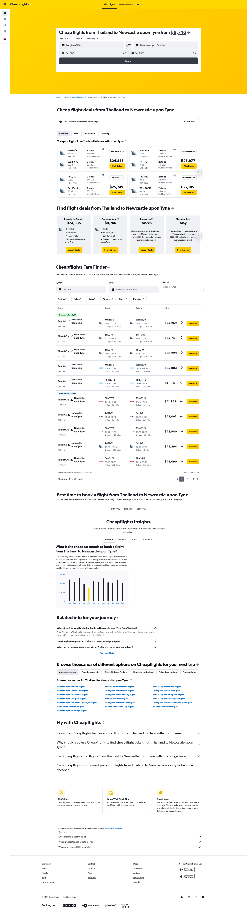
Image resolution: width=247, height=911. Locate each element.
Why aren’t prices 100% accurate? (74, 847)
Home (58, 97)
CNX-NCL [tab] (141, 509)
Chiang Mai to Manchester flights (120, 702)
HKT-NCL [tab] (128, 509)
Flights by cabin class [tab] (143, 672)
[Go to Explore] (5, 31)
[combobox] (64, 38)
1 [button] (181, 479)
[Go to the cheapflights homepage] (20, 4)
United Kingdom (78, 97)
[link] (74, 250)
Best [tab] (76, 133)
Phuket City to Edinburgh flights (72, 710)
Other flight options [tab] (168, 672)
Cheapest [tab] (63, 133)
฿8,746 (178, 32)
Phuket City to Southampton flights (169, 698)
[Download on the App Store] (187, 876)
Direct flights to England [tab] (116, 672)
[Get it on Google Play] (187, 869)
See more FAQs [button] (107, 653)
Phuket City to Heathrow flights (119, 686)
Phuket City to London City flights (72, 690)
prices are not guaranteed (114, 828)
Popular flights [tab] (189, 672)
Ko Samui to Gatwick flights (165, 706)
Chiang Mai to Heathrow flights (119, 690)
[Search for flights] (5, 13)
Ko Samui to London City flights (119, 706)
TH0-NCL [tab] (109, 539)
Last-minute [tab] (89, 133)
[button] (5, 4)
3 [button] (193, 479)
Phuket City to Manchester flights (72, 694)
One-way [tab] (105, 133)
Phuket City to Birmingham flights (168, 694)
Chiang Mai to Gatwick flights (166, 690)
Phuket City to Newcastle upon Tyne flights (77, 702)
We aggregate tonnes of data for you (75, 841)
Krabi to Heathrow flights (116, 698)
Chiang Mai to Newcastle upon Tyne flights (172, 702)
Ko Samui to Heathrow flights (70, 706)
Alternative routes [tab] (67, 672)
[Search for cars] (5, 25)
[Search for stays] (5, 19)
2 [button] (187, 479)
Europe (66, 97)
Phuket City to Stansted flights (167, 686)
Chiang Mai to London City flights (120, 694)
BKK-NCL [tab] (115, 509)
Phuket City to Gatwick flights (71, 686)
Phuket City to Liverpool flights (71, 698)
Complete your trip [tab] (90, 672)
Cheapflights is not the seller (72, 836)
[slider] (202, 290)
